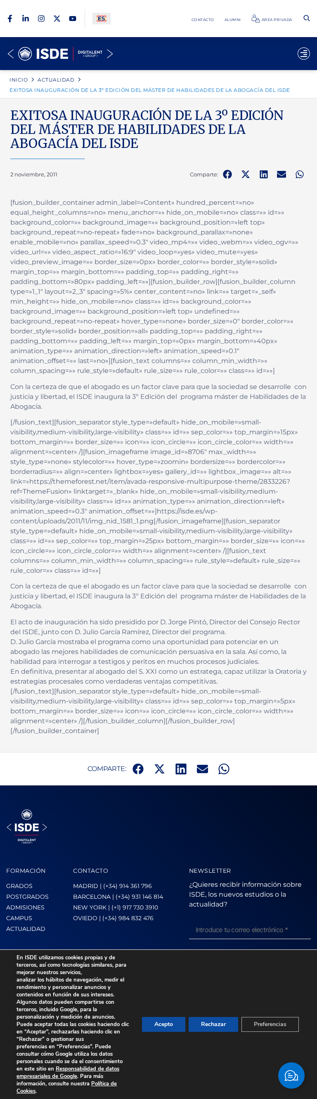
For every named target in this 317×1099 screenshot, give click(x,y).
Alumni (233, 19)
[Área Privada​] (255, 18)
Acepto (163, 1024)
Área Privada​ (277, 19)
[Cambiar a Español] (101, 19)
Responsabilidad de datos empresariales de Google (68, 1072)
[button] (227, 174)
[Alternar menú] (304, 54)
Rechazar (213, 1024)
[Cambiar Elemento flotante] (291, 1075)
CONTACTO (90, 870)
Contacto (203, 19)
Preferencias (270, 1024)
